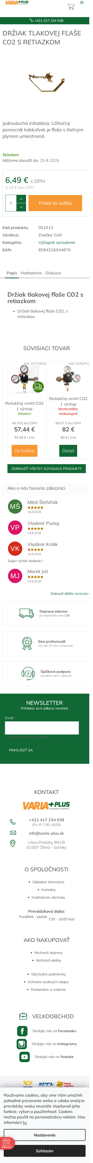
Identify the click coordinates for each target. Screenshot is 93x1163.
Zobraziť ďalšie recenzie (69, 593)
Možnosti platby (48, 960)
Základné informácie (48, 882)
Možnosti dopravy (48, 952)
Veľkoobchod (53, 1016)
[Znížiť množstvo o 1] (21, 207)
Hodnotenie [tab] (31, 272)
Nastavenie (45, 1135)
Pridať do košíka (55, 203)
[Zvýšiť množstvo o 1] (21, 199)
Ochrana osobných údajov (48, 982)
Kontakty (48, 889)
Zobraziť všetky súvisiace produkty (46, 468)
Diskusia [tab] (53, 272)
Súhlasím (44, 1150)
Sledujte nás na (54, 1031)
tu (25, 1122)
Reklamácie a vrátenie (48, 989)
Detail (68, 451)
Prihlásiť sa (21, 750)
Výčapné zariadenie (56, 242)
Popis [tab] (12, 272)
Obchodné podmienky (48, 974)
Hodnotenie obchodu (48, 897)
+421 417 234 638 (48, 20)
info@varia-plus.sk (46, 833)
